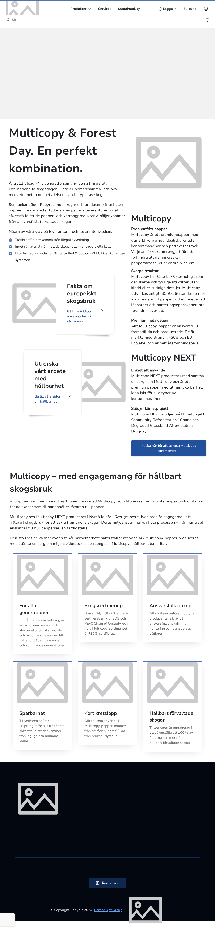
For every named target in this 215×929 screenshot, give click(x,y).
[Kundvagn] (206, 8)
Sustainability (129, 9)
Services (104, 9)
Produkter (78, 9)
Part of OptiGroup (108, 910)
